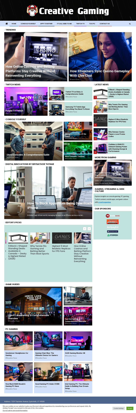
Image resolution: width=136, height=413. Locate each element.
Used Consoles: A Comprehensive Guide (28, 154)
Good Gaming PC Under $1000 (47, 384)
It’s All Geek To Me (64, 24)
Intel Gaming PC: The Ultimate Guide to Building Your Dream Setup (77, 386)
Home (14, 24)
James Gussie (75, 79)
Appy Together (46, 24)
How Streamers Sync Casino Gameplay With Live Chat (79, 268)
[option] (36, 56)
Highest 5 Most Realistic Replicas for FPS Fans (37, 248)
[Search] (130, 24)
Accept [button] (130, 408)
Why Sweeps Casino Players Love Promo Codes (116, 120)
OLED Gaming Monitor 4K (75, 353)
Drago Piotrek (11, 79)
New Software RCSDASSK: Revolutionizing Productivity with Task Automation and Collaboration (119, 148)
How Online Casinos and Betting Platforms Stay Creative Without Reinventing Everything (30, 71)
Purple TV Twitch (14, 110)
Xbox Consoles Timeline (74, 156)
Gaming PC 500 (71, 301)
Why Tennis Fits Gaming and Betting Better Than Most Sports (15, 250)
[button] (89, 228)
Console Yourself (28, 24)
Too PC (92, 24)
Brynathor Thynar (12, 114)
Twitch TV (80, 24)
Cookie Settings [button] (119, 408)
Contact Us (105, 24)
